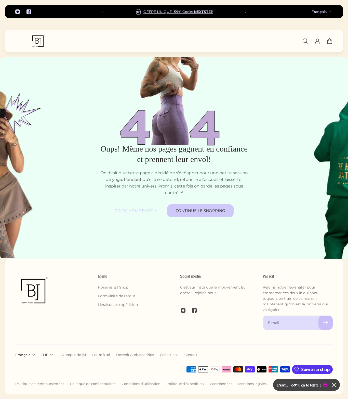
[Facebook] (28, 11)
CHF (44, 355)
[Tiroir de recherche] (305, 41)
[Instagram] (17, 11)
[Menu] (18, 41)
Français (319, 11)
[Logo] (38, 41)
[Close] (334, 385)
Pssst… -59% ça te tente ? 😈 (302, 385)
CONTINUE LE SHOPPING (200, 210)
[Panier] (330, 41)
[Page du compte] (317, 41)
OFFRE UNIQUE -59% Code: (178, 11)
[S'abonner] (325, 323)
